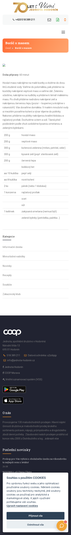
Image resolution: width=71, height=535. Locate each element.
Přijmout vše (36, 515)
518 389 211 (13, 355)
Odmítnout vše (35, 524)
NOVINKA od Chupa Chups (17, 471)
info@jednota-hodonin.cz (21, 360)
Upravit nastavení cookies (22, 505)
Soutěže (7, 284)
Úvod (8, 48)
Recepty (7, 275)
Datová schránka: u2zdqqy (42, 355)
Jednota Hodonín (13, 367)
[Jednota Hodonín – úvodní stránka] (35, 7)
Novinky (7, 266)
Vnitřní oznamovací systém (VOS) (23, 379)
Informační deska (12, 247)
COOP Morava (12, 373)
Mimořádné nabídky (14, 256)
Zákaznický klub (12, 294)
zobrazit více (52, 438)
